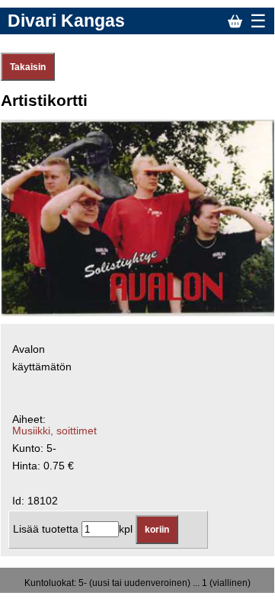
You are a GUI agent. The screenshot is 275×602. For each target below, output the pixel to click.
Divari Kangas (66, 20)
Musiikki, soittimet (54, 431)
